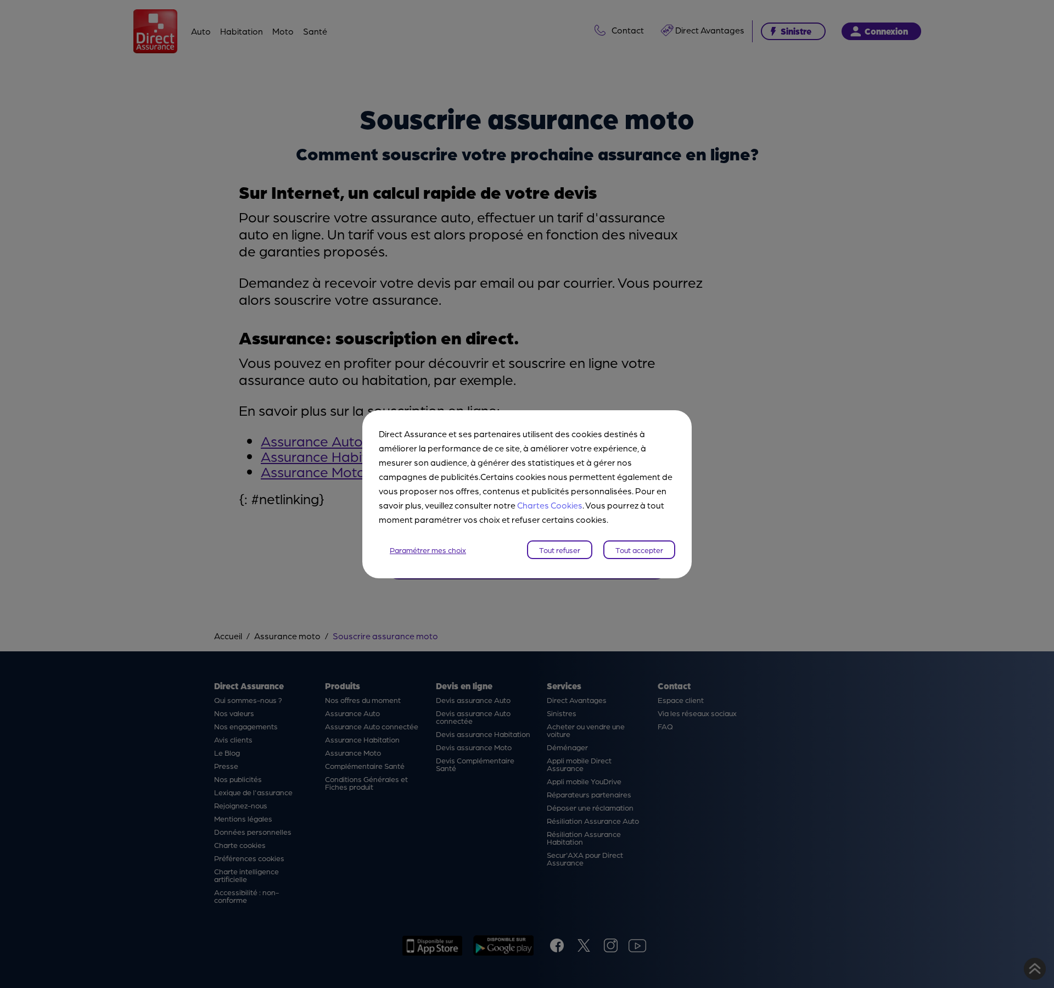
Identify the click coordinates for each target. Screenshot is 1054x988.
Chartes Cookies (549, 505)
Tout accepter (639, 549)
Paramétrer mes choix (428, 549)
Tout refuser (559, 549)
